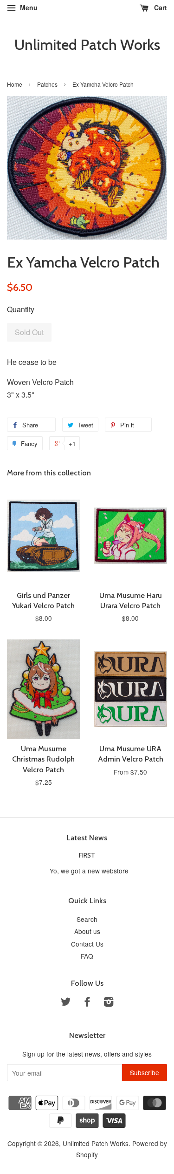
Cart (159, 7)
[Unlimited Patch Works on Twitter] (66, 1003)
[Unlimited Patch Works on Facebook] (87, 1003)
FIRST (87, 855)
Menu (28, 7)
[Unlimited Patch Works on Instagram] (108, 1003)
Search (87, 919)
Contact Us (87, 943)
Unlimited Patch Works (87, 45)
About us (87, 931)
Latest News (87, 837)
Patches (47, 84)
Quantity (20, 309)
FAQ (87, 956)
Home (14, 84)
